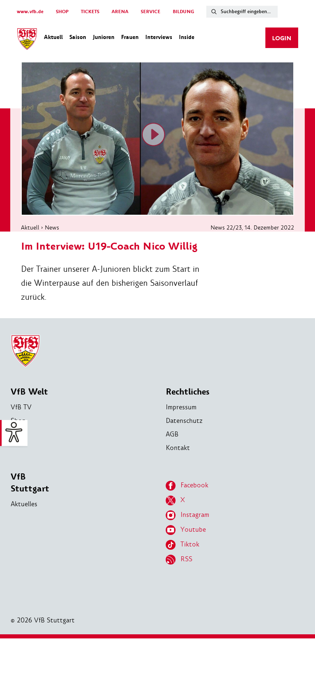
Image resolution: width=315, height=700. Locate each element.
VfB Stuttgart (30, 483)
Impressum (181, 407)
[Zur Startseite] (27, 40)
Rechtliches (188, 392)
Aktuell (30, 227)
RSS (186, 559)
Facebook (194, 485)
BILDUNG (183, 12)
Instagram (194, 514)
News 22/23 (226, 227)
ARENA (120, 12)
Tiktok (189, 544)
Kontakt (178, 447)
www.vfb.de (30, 12)
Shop (18, 420)
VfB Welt (29, 392)
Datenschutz (184, 420)
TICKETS (90, 12)
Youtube (193, 529)
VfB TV (21, 407)
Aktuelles (24, 504)
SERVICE (150, 12)
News (52, 227)
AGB (172, 434)
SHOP (62, 12)
